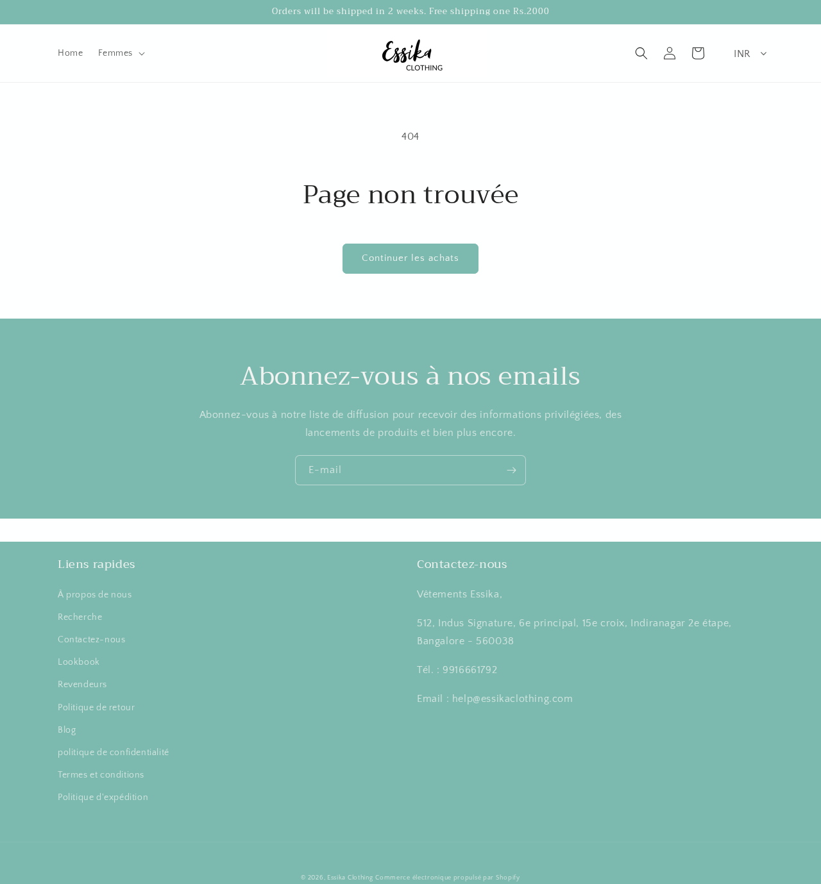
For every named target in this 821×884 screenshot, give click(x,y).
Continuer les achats (410, 258)
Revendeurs (82, 685)
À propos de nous (95, 595)
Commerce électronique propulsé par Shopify (447, 877)
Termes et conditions (101, 775)
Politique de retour (96, 708)
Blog (67, 730)
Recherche (80, 617)
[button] (120, 53)
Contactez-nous (91, 640)
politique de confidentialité (113, 752)
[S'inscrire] (511, 470)
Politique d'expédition (103, 797)
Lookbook (79, 662)
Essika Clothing (350, 877)
